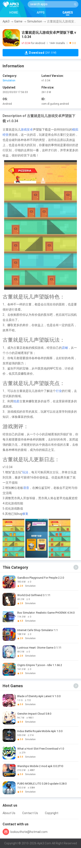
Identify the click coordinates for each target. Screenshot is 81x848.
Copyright (51, 813)
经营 (6, 134)
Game (18, 21)
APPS (40, 12)
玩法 (25, 472)
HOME (13, 12)
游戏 (24, 129)
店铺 (65, 347)
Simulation (34, 21)
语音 (26, 488)
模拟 (75, 129)
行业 (59, 391)
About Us (9, 813)
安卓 (30, 129)
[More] (75, 567)
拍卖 (16, 401)
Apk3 (6, 21)
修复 (25, 513)
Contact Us (30, 813)
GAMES (67, 12)
